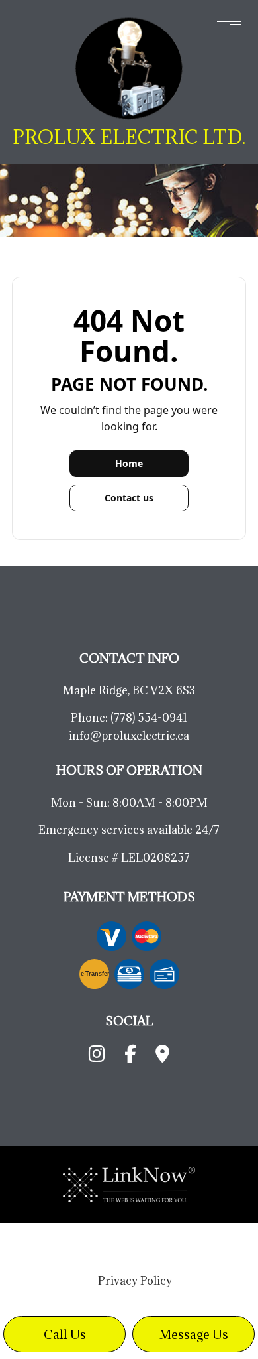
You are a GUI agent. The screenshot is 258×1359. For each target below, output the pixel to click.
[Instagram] (97, 1056)
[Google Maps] (162, 1056)
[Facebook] (130, 1056)
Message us (193, 1334)
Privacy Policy (135, 1280)
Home (129, 463)
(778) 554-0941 (148, 717)
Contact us (129, 497)
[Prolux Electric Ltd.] (129, 67)
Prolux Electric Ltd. (129, 137)
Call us (65, 1334)
